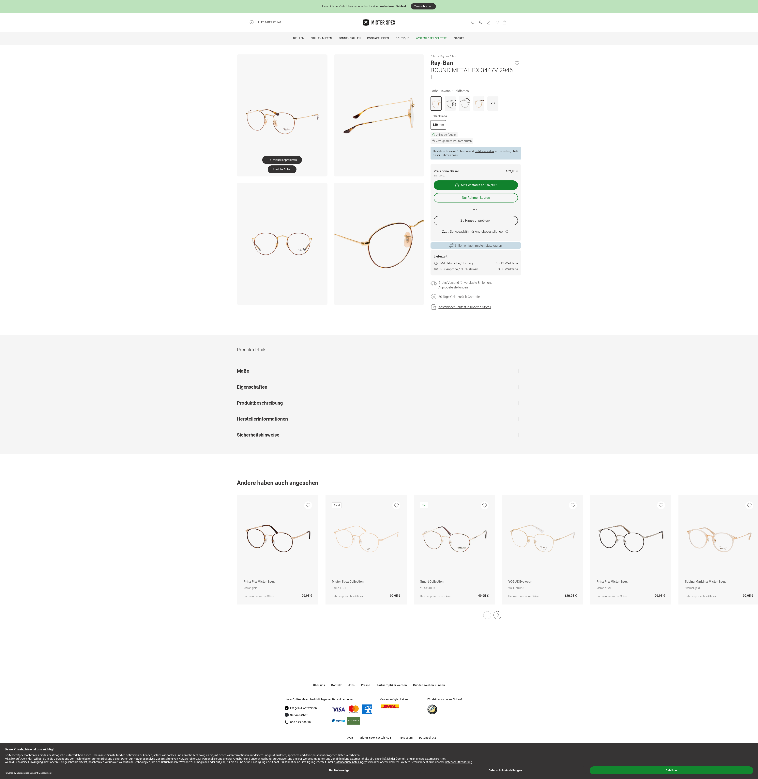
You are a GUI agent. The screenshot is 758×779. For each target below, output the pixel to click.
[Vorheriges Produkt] (487, 615)
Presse (365, 685)
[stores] (481, 22)
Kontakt (336, 685)
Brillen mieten (321, 38)
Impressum (405, 737)
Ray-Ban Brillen (448, 56)
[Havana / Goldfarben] (436, 103)
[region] (379, 554)
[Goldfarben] (478, 103)
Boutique (402, 38)
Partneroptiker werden (392, 685)
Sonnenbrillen (350, 38)
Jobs (351, 685)
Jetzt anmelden (484, 151)
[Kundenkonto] (489, 22)
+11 (493, 103)
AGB (350, 737)
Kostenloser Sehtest (431, 38)
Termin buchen (423, 6)
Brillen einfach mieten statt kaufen (478, 245)
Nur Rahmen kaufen (476, 198)
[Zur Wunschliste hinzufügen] (517, 63)
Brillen (298, 38)
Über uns (319, 685)
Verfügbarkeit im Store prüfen (454, 141)
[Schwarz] (450, 103)
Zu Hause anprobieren (476, 220)
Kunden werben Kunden (429, 685)
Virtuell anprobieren (285, 159)
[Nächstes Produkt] (497, 615)
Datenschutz (427, 737)
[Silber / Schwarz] (464, 103)
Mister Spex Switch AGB (375, 737)
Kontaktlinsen (378, 38)
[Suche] (473, 22)
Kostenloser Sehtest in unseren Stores (464, 307)
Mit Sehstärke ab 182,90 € (479, 185)
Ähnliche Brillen (282, 169)
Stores (459, 38)
